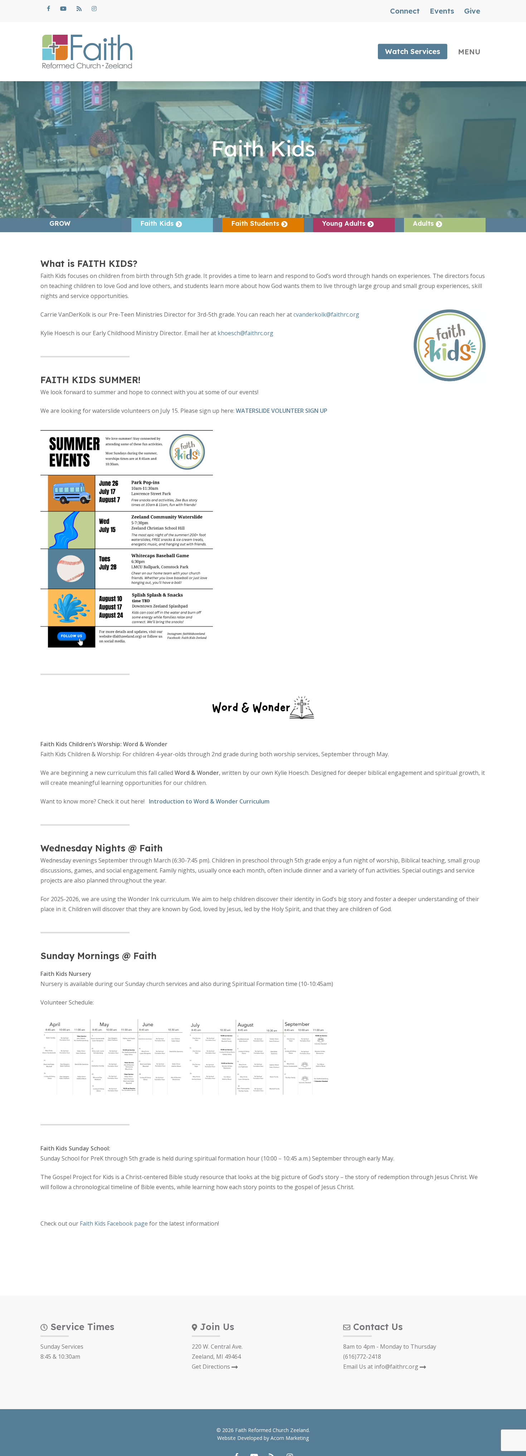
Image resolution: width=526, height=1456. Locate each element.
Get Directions (212, 1367)
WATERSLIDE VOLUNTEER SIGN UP (281, 411)
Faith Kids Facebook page (114, 1223)
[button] (472, 51)
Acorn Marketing (290, 1438)
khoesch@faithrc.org (245, 333)
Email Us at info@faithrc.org (381, 1367)
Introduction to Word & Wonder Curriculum (209, 801)
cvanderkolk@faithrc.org (326, 314)
